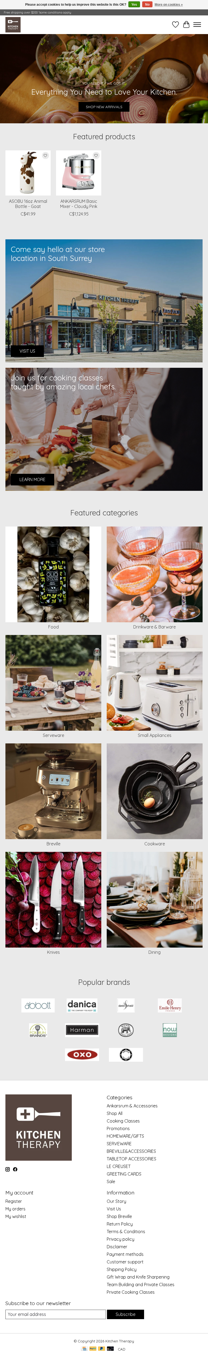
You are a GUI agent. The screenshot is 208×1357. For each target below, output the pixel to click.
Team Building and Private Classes (140, 1284)
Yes (134, 4)
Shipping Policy (121, 1269)
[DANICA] (82, 1006)
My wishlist (15, 1216)
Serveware (53, 735)
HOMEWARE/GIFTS (125, 1136)
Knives (53, 952)
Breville (53, 843)
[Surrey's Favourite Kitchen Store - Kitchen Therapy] (13, 24)
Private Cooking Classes (131, 1292)
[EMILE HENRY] (170, 1006)
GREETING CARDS (124, 1174)
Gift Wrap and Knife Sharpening (138, 1277)
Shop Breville (119, 1216)
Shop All (114, 1113)
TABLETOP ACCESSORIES (131, 1158)
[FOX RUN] (38, 1030)
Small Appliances (154, 735)
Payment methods (125, 1254)
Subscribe (125, 1314)
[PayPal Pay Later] (101, 1349)
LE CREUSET (119, 1166)
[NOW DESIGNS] (170, 1030)
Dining (154, 952)
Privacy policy (120, 1239)
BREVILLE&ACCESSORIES (131, 1151)
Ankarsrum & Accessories (132, 1105)
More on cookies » (169, 4)
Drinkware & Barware (154, 627)
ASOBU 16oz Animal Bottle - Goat (28, 203)
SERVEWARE (119, 1143)
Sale (111, 1181)
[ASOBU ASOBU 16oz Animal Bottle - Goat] (28, 173)
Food (53, 627)
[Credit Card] (84, 1349)
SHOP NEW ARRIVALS (104, 106)
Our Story (116, 1201)
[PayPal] (92, 1349)
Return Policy (120, 1224)
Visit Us (114, 1209)
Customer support (125, 1262)
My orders (15, 1209)
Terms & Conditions (126, 1231)
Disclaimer (117, 1246)
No (147, 4)
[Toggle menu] (197, 24)
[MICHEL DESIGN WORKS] (126, 1030)
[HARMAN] (82, 1030)
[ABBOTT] (38, 1006)
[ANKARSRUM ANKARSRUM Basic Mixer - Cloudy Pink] (78, 173)
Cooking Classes (123, 1121)
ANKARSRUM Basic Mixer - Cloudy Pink (78, 203)
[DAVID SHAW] (126, 1006)
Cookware (154, 843)
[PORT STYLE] (126, 1055)
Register (13, 1201)
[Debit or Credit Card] (110, 1349)
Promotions (118, 1128)
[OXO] (82, 1055)
